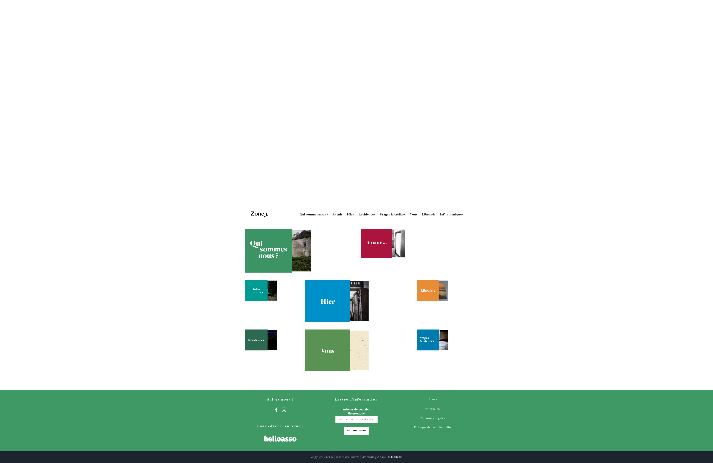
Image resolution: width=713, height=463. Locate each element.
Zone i (383, 457)
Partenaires (432, 409)
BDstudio (396, 457)
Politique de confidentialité (433, 427)
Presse (433, 399)
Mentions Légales (433, 418)
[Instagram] (284, 410)
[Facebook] (276, 410)
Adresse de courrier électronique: (356, 411)
